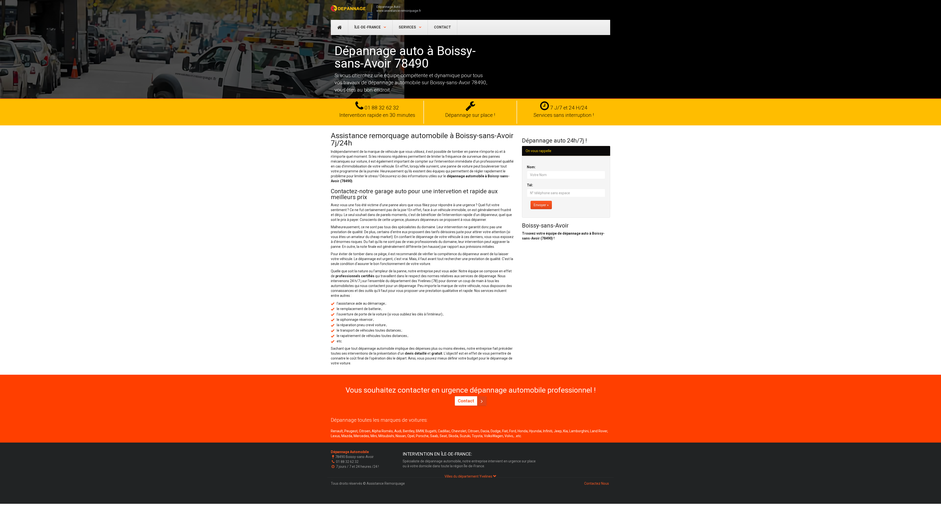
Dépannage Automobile (350, 452)
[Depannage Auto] (348, 8)
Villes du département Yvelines (469, 476)
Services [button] (408, 27)
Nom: (531, 167)
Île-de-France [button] (368, 27)
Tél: (530, 185)
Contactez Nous (596, 483)
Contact (442, 27)
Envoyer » (541, 205)
